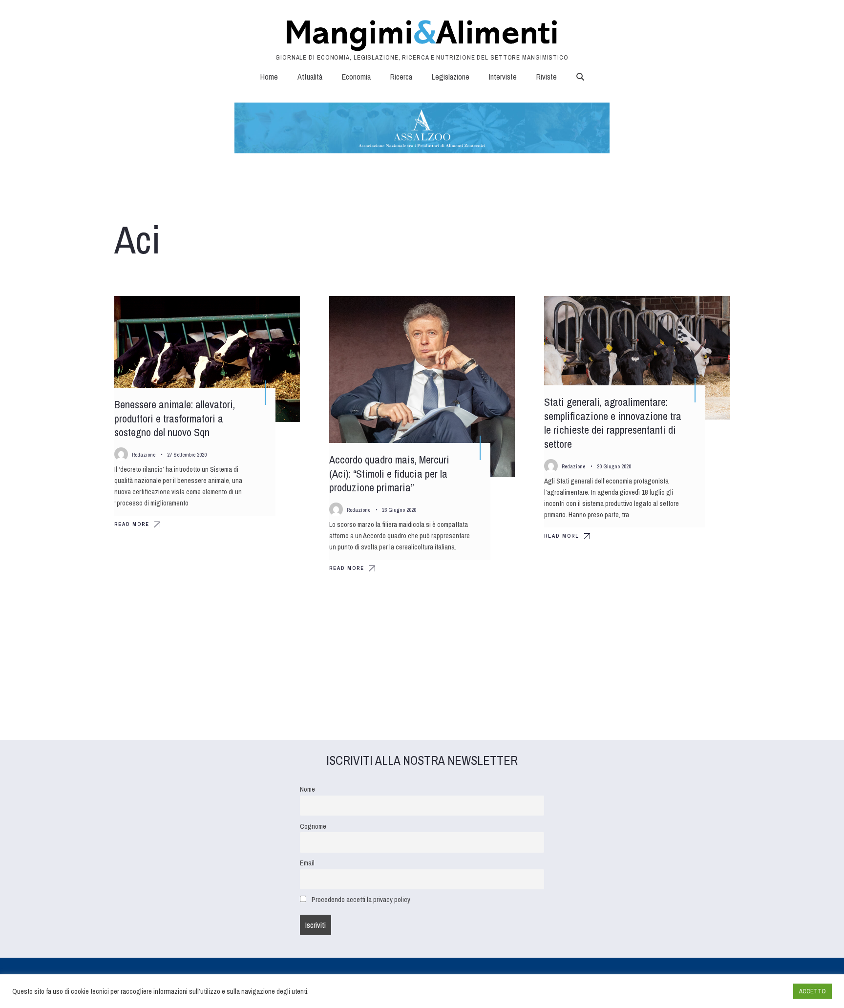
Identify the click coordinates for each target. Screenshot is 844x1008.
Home (269, 76)
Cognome (313, 826)
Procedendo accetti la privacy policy (361, 899)
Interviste (503, 76)
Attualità (309, 76)
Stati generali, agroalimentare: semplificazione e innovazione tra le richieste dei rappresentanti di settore (612, 423)
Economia (356, 76)
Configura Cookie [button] (762, 991)
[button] (580, 76)
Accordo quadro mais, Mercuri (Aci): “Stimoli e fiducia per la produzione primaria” (389, 473)
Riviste (546, 76)
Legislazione (450, 76)
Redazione (143, 454)
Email (307, 862)
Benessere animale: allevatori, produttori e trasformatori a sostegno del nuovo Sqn (174, 418)
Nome (307, 789)
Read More (131, 524)
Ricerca (401, 76)
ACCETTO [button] (812, 991)
